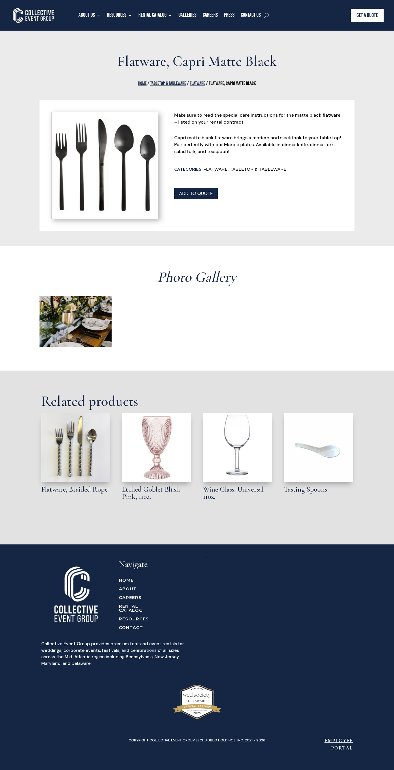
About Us (86, 15)
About (128, 589)
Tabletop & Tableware (168, 83)
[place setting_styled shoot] (76, 346)
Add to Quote (196, 193)
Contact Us (251, 15)
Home (142, 83)
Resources (116, 15)
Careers (210, 15)
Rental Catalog (152, 15)
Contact (131, 628)
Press (229, 15)
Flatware (197, 83)
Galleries (187, 15)
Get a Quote (367, 15)
